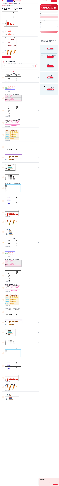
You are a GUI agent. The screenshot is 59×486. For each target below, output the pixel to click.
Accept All (55, 484)
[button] (20, 23)
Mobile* (41, 13)
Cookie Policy (51, 482)
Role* (41, 22)
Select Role (42, 23)
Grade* (41, 25)
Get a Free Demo (50, 56)
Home (2, 3)
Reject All (45, 484)
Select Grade (43, 27)
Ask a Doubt (5, 3)
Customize (50, 484)
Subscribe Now (50, 48)
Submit (49, 31)
